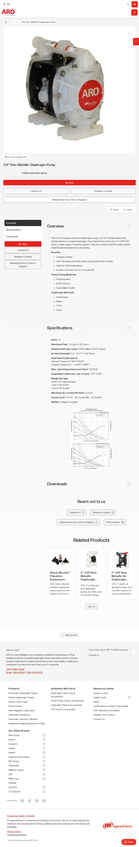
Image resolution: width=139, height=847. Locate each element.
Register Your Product (104, 714)
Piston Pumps (15, 706)
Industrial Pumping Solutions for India (26, 723)
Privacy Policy (14, 831)
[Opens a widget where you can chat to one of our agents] (128, 842)
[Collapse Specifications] (128, 328)
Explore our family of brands (21, 815)
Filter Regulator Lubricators (21, 710)
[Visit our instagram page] (44, 800)
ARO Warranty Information (107, 710)
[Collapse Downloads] (128, 484)
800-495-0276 (34, 672)
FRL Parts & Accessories (63, 709)
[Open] (134, 12)
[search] (128, 4)
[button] (91, 226)
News (96, 701)
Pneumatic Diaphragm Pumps (22, 693)
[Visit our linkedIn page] (22, 800)
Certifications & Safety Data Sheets (111, 706)
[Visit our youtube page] (37, 800)
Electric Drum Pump (18, 701)
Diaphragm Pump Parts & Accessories (63, 695)
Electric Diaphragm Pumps (21, 697)
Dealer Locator (101, 693)
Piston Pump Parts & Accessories (67, 700)
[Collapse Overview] (128, 226)
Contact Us (99, 719)
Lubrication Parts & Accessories (66, 705)
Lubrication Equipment (19, 714)
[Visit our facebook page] (29, 800)
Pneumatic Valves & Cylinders (22, 719)
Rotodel (12, 783)
